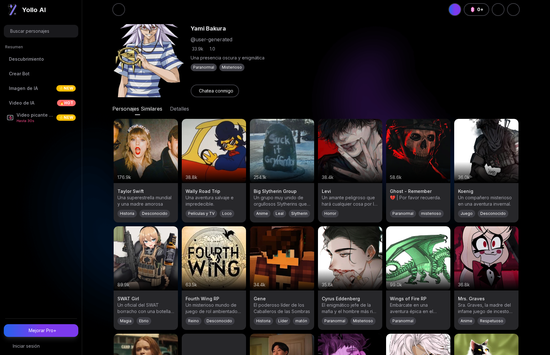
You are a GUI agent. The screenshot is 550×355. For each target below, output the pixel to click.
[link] (215, 91)
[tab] (137, 108)
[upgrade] (454, 9)
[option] (41, 59)
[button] (41, 31)
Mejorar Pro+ (42, 330)
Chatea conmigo (216, 90)
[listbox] (41, 85)
